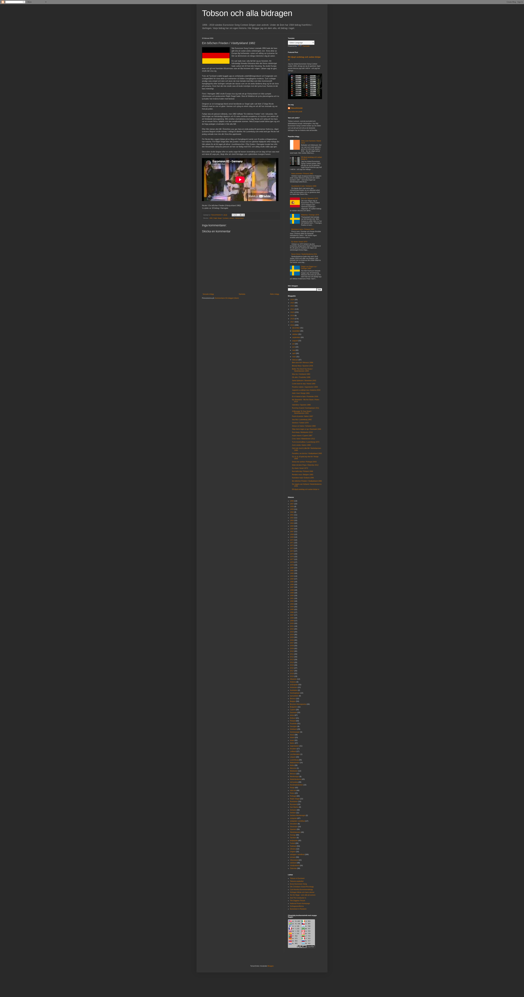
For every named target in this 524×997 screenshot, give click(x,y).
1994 (292, 607)
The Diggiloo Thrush (297, 901)
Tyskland (225, 218)
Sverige (293, 835)
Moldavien (294, 771)
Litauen (293, 757)
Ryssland (293, 804)
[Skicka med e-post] (233, 215)
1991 (292, 598)
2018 (292, 319)
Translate (306, 46)
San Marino (294, 807)
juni (293, 347)
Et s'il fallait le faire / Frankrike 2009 (305, 396)
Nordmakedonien (296, 785)
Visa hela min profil (295, 112)
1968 (292, 534)
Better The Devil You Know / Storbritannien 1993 (302, 370)
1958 (292, 507)
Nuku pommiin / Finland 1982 (302, 174)
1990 (292, 596)
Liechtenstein (295, 754)
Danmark (293, 712)
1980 (292, 568)
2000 (292, 623)
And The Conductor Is (298, 898)
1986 (292, 584)
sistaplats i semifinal (297, 821)
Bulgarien (293, 707)
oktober (295, 334)
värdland (293, 863)
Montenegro (294, 777)
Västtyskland (239, 218)
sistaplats (293, 818)
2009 (292, 648)
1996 (292, 612)
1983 (292, 576)
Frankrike (293, 724)
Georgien (293, 726)
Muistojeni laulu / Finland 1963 (302, 229)
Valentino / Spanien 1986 (301, 405)
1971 (292, 543)
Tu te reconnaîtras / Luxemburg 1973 (305, 442)
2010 (292, 651)
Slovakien (293, 824)
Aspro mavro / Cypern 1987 (302, 436)
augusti (295, 341)
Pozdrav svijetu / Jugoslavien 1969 (305, 387)
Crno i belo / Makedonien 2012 (303, 439)
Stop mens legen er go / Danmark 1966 (306, 429)
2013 (292, 660)
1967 (292, 531)
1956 (292, 501)
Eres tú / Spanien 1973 (309, 198)
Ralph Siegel (217, 218)
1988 (292, 590)
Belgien (293, 701)
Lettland (293, 751)
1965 (292, 526)
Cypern (292, 710)
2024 (292, 300)
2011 (292, 654)
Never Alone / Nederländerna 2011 (304, 254)
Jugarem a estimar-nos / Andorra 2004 (306, 390)
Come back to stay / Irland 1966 (303, 384)
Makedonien (294, 763)
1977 (292, 559)
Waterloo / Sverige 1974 (310, 215)
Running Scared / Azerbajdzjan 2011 (305, 408)
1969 (292, 537)
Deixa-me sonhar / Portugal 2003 (304, 462)
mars (294, 357)
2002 (292, 629)
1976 (292, 557)
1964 (292, 523)
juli (293, 344)
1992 (292, 601)
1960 (292, 512)
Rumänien (294, 801)
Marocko (293, 768)
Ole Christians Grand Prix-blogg (302, 887)
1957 (292, 504)
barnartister (294, 696)
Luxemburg (294, 760)
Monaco (293, 774)
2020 (292, 312)
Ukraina (293, 849)
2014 (292, 662)
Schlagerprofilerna (297, 906)
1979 (292, 565)
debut (292, 715)
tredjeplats (294, 841)
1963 (292, 520)
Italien (292, 743)
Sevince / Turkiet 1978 (300, 423)
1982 (211, 218)
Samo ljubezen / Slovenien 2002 (304, 381)
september (296, 337)
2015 (292, 665)
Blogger (270, 966)
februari (295, 360)
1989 (292, 593)
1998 (292, 618)
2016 (292, 325)
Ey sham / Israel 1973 (299, 242)
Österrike (293, 868)
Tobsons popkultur (297, 881)
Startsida (242, 294)
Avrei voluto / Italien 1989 (301, 445)
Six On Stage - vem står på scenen (302, 895)
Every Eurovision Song (298, 884)
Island (292, 737)
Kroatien (293, 749)
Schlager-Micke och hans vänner (302, 892)
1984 (292, 579)
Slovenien (293, 827)
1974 (292, 551)
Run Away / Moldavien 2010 (302, 432)
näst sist (293, 790)
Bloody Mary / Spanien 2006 (302, 366)
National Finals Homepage (300, 903)
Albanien (293, 679)
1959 (292, 509)
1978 (292, 562)
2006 (292, 640)
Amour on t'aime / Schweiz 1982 (304, 426)
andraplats (294, 685)
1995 (292, 609)
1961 (292, 515)
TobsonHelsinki (297, 108)
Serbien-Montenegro (297, 815)
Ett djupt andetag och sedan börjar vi (305, 489)
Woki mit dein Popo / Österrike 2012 (305, 465)
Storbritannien (295, 832)
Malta (292, 765)
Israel (292, 740)
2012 (292, 657)
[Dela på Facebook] (240, 215)
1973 (292, 548)
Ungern (293, 852)
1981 (292, 571)
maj (293, 350)
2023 (292, 303)
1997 (292, 615)
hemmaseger (295, 732)
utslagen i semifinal (297, 854)
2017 (292, 322)
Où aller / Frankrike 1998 (301, 377)
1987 (292, 587)
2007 (292, 643)
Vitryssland (294, 860)
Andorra (293, 682)
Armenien (293, 687)
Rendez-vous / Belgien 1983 (302, 475)
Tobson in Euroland (297, 878)
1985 (292, 582)
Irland (292, 735)
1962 (292, 518)
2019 (292, 316)
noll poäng (294, 782)
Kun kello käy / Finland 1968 (302, 471)
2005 (292, 637)
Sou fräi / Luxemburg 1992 (302, 420)
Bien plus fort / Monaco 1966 (302, 363)
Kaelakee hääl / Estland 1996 (303, 478)
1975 (292, 554)
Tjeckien (293, 838)
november (296, 331)
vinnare (231, 218)
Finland (293, 721)
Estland (293, 718)
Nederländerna (295, 779)
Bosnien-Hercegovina (298, 704)
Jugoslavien (294, 746)
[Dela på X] (238, 215)
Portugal (293, 796)
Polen (292, 793)
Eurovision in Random (298, 909)
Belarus (293, 699)
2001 (292, 626)
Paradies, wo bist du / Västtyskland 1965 (307, 453)
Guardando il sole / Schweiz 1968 (303, 186)
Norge (292, 788)
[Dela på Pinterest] (243, 215)
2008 (292, 646)
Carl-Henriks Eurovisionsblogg (301, 890)
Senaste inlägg (208, 294)
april (294, 353)
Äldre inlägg (274, 294)
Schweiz (293, 810)
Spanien (293, 829)
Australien (293, 690)
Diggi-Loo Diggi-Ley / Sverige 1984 (309, 267)
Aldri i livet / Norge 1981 (301, 393)
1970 (292, 540)
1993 (292, 604)
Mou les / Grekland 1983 (301, 374)
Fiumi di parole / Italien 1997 (302, 416)
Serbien (293, 813)
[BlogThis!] (235, 215)
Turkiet (292, 843)
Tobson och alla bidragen (247, 13)
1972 (292, 545)
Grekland (293, 729)
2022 (292, 306)
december (296, 328)
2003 (292, 632)
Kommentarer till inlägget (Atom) (227, 298)
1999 (292, 621)
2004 (292, 635)
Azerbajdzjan (295, 693)
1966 (292, 529)
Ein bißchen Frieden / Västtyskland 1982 (307, 481)
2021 (292, 309)
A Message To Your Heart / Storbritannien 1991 (302, 412)
